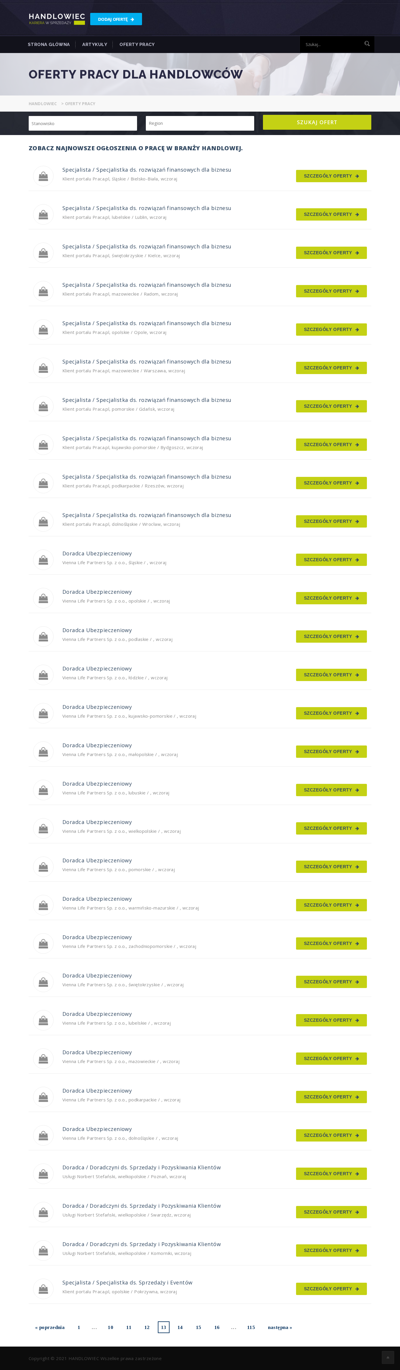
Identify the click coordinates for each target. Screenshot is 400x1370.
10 (110, 1327)
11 (128, 1327)
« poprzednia (50, 1327)
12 (147, 1327)
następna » (280, 1327)
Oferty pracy (137, 44)
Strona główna (49, 44)
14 (180, 1327)
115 (251, 1327)
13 (163, 1327)
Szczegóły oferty (328, 175)
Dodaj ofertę (113, 19)
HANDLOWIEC (84, 1358)
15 (198, 1327)
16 (217, 1327)
